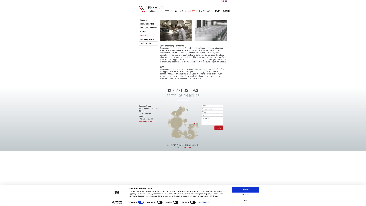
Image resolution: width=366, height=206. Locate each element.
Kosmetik (192, 11)
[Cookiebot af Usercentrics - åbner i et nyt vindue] (116, 202)
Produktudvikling (147, 24)
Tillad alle (245, 189)
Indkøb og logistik (147, 39)
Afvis (245, 200)
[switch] (160, 202)
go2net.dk (187, 147)
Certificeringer (145, 43)
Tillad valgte (246, 195)
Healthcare (204, 11)
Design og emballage (148, 28)
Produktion (144, 36)
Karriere (226, 11)
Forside (168, 11)
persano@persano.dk (148, 121)
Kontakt (216, 11)
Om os (183, 11)
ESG (175, 11)
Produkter (144, 20)
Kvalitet (143, 32)
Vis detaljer (203, 202)
